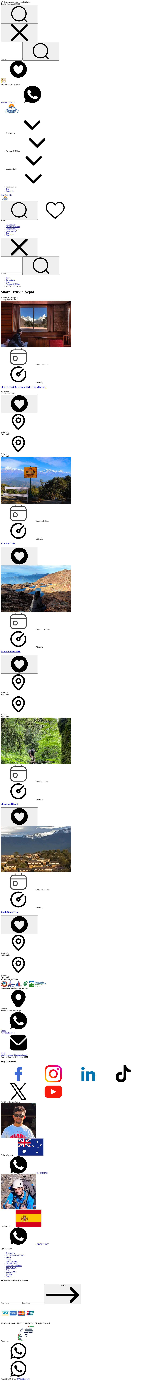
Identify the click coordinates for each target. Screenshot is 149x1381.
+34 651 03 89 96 (42, 1244)
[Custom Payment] (18, 1321)
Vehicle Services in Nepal (15, 1255)
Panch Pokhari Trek (10, 651)
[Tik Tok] (123, 1082)
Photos (8, 1259)
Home (8, 278)
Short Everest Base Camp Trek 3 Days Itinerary (24, 387)
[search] (40, 266)
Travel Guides (11, 231)
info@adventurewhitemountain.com (14, 1054)
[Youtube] (53, 1100)
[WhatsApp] (18, 1359)
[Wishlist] (18, 77)
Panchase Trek (8, 543)
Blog (7, 189)
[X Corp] (18, 1100)
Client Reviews (11, 1261)
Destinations (10, 225)
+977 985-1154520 (8, 102)
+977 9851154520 (7, 1032)
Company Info (11, 229)
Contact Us (10, 191)
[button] (19, 14)
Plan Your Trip (6, 195)
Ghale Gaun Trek (9, 912)
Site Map (9, 1274)
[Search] (40, 51)
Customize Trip (11, 1264)
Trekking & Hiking (13, 227)
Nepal (8, 282)
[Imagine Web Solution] (26, 1341)
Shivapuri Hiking (9, 804)
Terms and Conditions (14, 1266)
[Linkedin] (88, 1082)
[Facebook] (18, 1082)
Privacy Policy (11, 1268)
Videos (8, 1257)
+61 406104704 (42, 1173)
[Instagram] (53, 1082)
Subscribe (62, 1285)
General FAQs (11, 1272)
